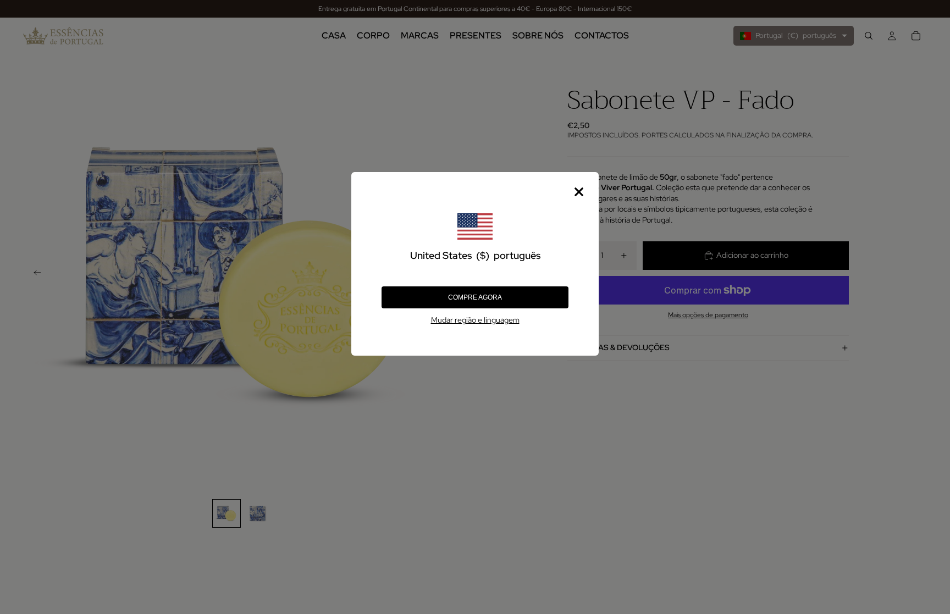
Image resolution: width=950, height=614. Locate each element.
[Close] (579, 192)
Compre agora (475, 297)
